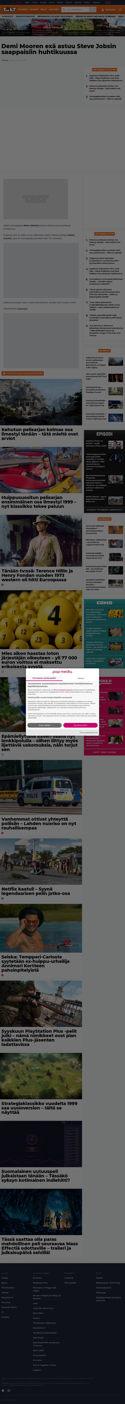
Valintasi (81, 678)
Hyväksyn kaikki (80, 725)
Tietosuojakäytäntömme (88, 733)
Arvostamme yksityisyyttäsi (44, 678)
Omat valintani (44, 725)
